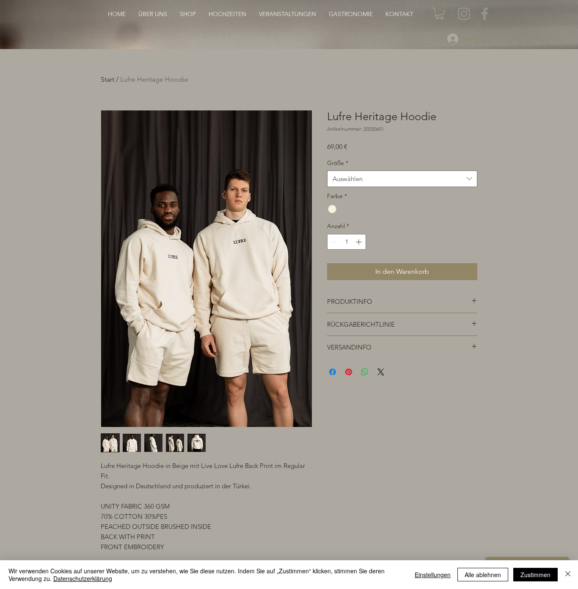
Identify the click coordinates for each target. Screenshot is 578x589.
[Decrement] (333, 241)
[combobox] (402, 179)
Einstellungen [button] (433, 574)
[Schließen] (568, 574)
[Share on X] (381, 372)
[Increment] (359, 241)
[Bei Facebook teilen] (333, 372)
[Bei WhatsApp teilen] (365, 372)
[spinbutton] (346, 241)
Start (107, 79)
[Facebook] (484, 14)
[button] (439, 14)
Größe (337, 163)
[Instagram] (464, 14)
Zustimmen (535, 574)
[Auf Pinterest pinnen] (349, 372)
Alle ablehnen (483, 574)
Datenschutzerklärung (82, 578)
